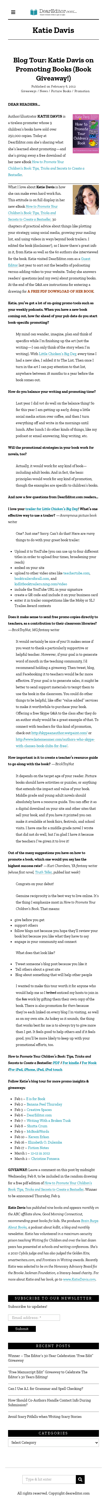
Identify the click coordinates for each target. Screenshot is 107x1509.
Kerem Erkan (38, 1137)
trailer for (51, 509)
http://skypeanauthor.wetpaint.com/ (59, 733)
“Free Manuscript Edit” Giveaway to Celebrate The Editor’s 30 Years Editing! (48, 1374)
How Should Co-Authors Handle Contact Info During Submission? (49, 1402)
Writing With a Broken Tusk (49, 1120)
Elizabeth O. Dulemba (45, 1142)
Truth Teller (43, 872)
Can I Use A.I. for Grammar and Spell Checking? (45, 1389)
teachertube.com (76, 573)
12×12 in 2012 (40, 1153)
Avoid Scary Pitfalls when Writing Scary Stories (45, 1416)
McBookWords (38, 1131)
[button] (80, 1479)
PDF (56, 1063)
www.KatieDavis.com (79, 1279)
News (44, 91)
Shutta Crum (37, 1126)
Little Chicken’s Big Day (57, 354)
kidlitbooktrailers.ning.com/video (41, 584)
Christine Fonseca (45, 1159)
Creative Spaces (39, 1110)
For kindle (71, 1063)
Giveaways (29, 91)
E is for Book (35, 1099)
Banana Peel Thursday (44, 1104)
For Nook (89, 1063)
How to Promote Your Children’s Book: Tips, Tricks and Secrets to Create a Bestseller (46, 168)
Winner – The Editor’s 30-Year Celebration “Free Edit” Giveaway (50, 1358)
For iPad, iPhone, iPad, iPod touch (35, 1069)
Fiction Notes (38, 1148)
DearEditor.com (39, 1115)
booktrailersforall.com (32, 578)
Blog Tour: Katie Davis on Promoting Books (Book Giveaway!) (53, 69)
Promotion (82, 91)
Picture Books (61, 91)
